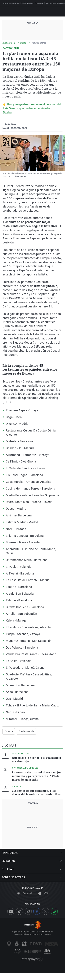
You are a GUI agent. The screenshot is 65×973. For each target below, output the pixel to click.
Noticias (22, 43)
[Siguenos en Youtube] (10, 911)
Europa (8, 731)
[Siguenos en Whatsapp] (54, 911)
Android (27, 893)
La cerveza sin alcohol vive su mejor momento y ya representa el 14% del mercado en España (36, 776)
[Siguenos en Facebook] (36, 911)
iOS (45, 893)
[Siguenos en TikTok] (19, 911)
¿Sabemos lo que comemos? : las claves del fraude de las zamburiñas (36, 792)
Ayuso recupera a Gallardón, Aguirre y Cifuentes (23, 3)
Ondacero (7, 43)
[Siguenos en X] (45, 911)
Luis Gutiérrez (10, 124)
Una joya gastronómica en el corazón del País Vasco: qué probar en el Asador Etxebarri (31, 108)
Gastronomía (39, 43)
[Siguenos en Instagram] (28, 911)
